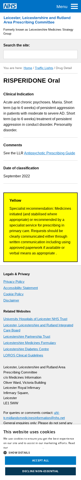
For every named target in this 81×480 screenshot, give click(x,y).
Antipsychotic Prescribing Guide (49, 153)
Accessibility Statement (20, 288)
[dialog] (40, 452)
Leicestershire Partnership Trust (26, 336)
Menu (62, 6)
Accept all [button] (40, 460)
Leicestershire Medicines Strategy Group (37, 20)
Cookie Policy (13, 294)
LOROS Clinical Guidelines (23, 355)
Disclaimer (11, 300)
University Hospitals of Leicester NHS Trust (35, 319)
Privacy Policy (14, 281)
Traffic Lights (44, 68)
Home (28, 68)
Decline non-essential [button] (40, 471)
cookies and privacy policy (26, 447)
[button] (40, 452)
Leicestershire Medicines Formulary (29, 343)
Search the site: (16, 45)
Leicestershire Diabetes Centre (26, 349)
